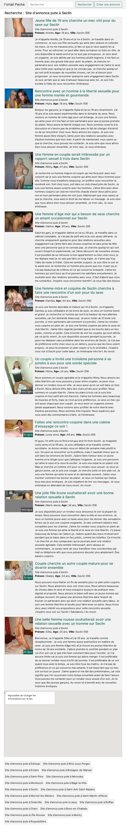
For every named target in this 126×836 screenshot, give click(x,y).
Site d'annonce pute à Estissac (22, 763)
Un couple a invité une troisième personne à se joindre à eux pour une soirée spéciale (73, 361)
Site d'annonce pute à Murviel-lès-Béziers (29, 795)
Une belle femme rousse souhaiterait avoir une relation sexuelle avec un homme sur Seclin (73, 621)
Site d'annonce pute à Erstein (22, 770)
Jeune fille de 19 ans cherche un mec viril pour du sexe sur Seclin (75, 22)
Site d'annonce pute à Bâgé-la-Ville (66, 783)
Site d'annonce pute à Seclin (21, 789)
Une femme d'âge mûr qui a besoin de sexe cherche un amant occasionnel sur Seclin (77, 216)
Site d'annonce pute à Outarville (23, 802)
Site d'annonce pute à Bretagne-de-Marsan (67, 770)
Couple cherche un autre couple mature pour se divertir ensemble (74, 565)
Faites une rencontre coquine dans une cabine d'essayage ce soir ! (72, 424)
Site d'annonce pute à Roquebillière (25, 821)
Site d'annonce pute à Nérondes (64, 776)
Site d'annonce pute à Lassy (61, 802)
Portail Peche (14, 4)
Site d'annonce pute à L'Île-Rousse (25, 815)
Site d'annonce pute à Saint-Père (24, 776)
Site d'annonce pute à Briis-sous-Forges (66, 763)
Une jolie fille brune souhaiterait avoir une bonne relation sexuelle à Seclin (74, 495)
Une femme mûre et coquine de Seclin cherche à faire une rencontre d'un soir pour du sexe (74, 290)
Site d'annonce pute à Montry (65, 815)
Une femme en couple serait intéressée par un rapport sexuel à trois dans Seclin (72, 156)
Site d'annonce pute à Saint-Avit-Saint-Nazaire (68, 789)
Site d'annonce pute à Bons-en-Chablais (63, 808)
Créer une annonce (108, 4)
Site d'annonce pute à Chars (21, 808)
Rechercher (85, 4)
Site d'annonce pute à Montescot (24, 783)
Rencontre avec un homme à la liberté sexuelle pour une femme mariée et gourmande (77, 93)
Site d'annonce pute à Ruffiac (97, 802)
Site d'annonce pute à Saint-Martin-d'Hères (82, 795)
